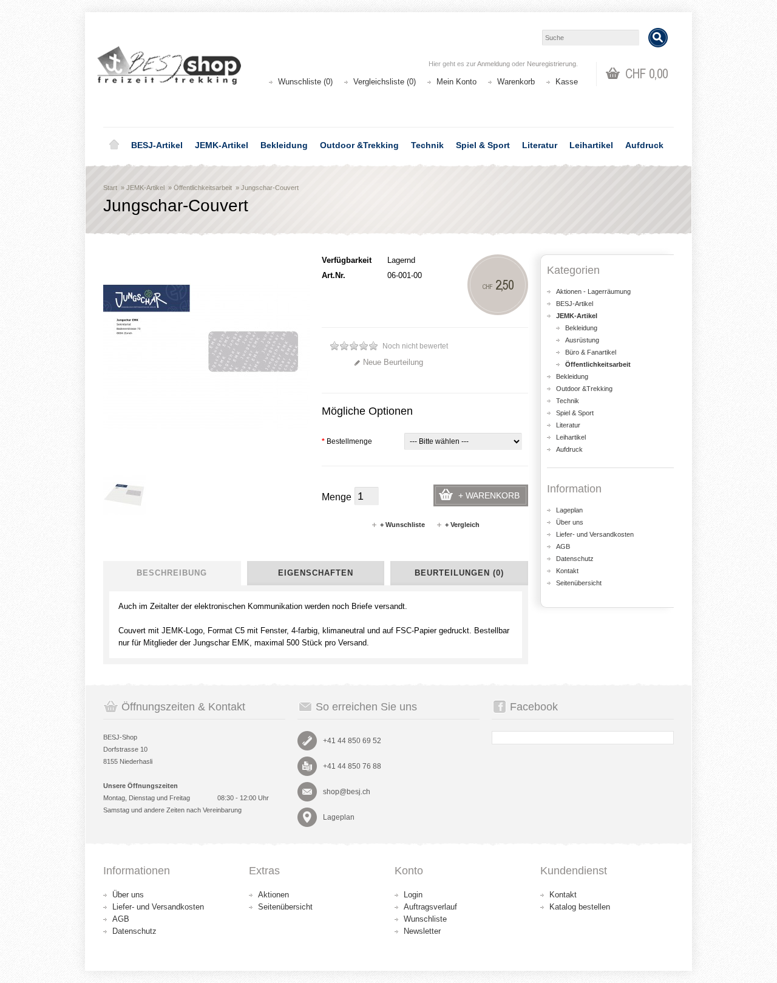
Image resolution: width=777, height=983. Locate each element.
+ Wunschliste (402, 524)
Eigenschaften (315, 572)
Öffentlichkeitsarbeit (203, 187)
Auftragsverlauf (430, 906)
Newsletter (422, 931)
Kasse (566, 81)
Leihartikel (591, 145)
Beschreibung (172, 572)
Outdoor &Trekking (359, 145)
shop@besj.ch (346, 791)
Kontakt (567, 570)
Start (110, 187)
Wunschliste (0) (305, 81)
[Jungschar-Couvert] (124, 494)
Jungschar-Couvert (270, 187)
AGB (563, 546)
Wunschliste (425, 918)
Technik (427, 145)
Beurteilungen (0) (459, 572)
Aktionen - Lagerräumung (593, 291)
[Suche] (658, 37)
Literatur (539, 145)
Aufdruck (644, 145)
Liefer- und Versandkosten (595, 534)
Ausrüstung (582, 340)
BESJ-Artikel (157, 145)
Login (413, 894)
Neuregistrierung (551, 63)
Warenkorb (516, 81)
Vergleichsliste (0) (384, 81)
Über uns (569, 522)
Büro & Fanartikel (590, 352)
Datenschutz (575, 558)
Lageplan (569, 510)
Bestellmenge (347, 441)
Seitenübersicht (579, 583)
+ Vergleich (462, 524)
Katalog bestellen (579, 906)
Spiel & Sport (483, 145)
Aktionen (273, 894)
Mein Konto (456, 81)
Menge (336, 497)
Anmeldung (493, 63)
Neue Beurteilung (393, 362)
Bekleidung (284, 145)
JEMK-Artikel (221, 145)
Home (114, 145)
